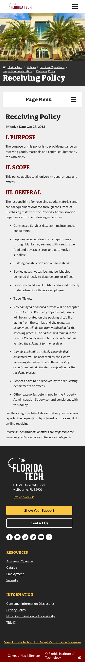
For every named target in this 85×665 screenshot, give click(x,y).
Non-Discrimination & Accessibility (30, 616)
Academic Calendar (19, 561)
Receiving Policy (45, 71)
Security (12, 580)
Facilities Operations (52, 67)
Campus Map (17, 655)
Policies (31, 67)
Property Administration (17, 71)
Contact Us (39, 523)
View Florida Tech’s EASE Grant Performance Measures (42, 642)
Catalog (11, 567)
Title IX (11, 622)
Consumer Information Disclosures (30, 603)
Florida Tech (15, 67)
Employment (15, 574)
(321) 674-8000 (23, 497)
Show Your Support (39, 510)
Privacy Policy (16, 610)
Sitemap (34, 655)
